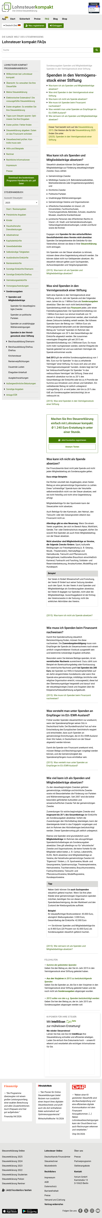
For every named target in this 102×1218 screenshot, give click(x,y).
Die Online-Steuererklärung (24, 11)
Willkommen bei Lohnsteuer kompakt (19, 76)
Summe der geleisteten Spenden (61, 965)
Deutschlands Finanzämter (57, 1156)
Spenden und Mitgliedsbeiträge (77, 65)
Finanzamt (76, 307)
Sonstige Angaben (14, 389)
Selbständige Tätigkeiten (17, 252)
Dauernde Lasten (16, 367)
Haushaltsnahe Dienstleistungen (14, 228)
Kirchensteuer (14, 356)
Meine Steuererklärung (16, 92)
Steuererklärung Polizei (13, 1179)
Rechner (10, 154)
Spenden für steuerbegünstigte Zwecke (23, 308)
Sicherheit (25, 19)
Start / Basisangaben (16, 209)
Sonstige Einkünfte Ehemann (19, 269)
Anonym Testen (72, 447)
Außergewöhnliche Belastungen (21, 383)
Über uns (78, 1151)
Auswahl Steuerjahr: (13, 198)
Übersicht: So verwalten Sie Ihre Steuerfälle (21, 85)
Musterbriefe (50, 1165)
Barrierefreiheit (51, 1191)
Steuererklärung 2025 (85, 130)
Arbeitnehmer (12, 235)
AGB (46, 1182)
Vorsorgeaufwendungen (17, 286)
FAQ (47, 19)
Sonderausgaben (54, 65)
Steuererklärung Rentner (13, 1183)
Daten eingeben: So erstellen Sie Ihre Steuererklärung (21, 108)
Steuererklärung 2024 (12, 1161)
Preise (37, 19)
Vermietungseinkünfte (16, 280)
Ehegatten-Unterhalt (17, 372)
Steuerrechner (51, 1161)
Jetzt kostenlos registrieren (73, 440)
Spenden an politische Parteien (20, 316)
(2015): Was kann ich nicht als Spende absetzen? (69, 615)
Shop (64, 19)
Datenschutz (50, 1186)
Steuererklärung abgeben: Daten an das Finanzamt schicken (21, 132)
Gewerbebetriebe (14, 246)
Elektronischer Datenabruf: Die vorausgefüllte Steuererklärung (20, 99)
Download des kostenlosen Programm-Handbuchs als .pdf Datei (21, 180)
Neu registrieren (36, 25)
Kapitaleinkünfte (14, 240)
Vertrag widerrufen (53, 1204)
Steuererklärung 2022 (12, 1170)
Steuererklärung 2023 (12, 1165)
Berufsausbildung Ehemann (21, 341)
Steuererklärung (89, 244)
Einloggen (57, 25)
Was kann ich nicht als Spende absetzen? (68, 99)
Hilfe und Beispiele (15, 148)
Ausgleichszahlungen (18, 378)
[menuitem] (12, 25)
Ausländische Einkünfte (17, 257)
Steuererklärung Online (13, 1151)
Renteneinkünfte (14, 263)
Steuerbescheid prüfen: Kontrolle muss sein (19, 141)
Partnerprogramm (82, 1161)
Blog (55, 19)
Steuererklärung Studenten (14, 1174)
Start (12, 19)
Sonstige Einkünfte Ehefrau (19, 274)
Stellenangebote (82, 1165)
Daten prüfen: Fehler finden (19, 125)
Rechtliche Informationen (18, 160)
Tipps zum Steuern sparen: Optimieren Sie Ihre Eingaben (21, 118)
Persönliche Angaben (16, 215)
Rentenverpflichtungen (18, 361)
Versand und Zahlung (54, 1200)
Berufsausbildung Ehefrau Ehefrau (20, 349)
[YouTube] (98, 1211)
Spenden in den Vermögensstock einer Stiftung (68, 69)
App (4, 19)
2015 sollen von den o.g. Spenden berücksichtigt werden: (73, 998)
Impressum (11, 165)
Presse (9, 171)
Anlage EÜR (11, 395)
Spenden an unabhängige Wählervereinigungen (22, 325)
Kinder (9, 220)
